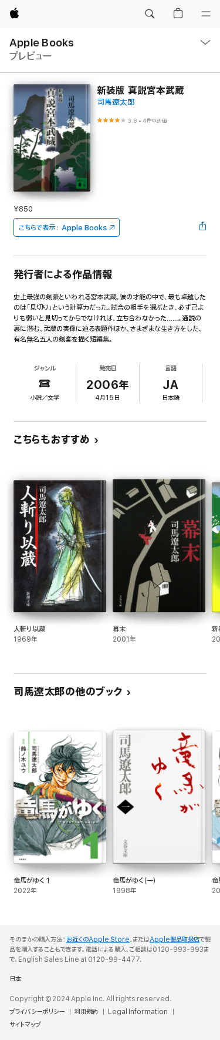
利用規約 (86, 1012)
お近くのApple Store (98, 939)
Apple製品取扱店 (174, 939)
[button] (150, 14)
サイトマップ (24, 1025)
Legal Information (138, 1012)
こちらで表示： (63, 227)
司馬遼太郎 (116, 103)
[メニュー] (206, 14)
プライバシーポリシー (37, 1012)
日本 (15, 979)
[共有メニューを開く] (203, 227)
